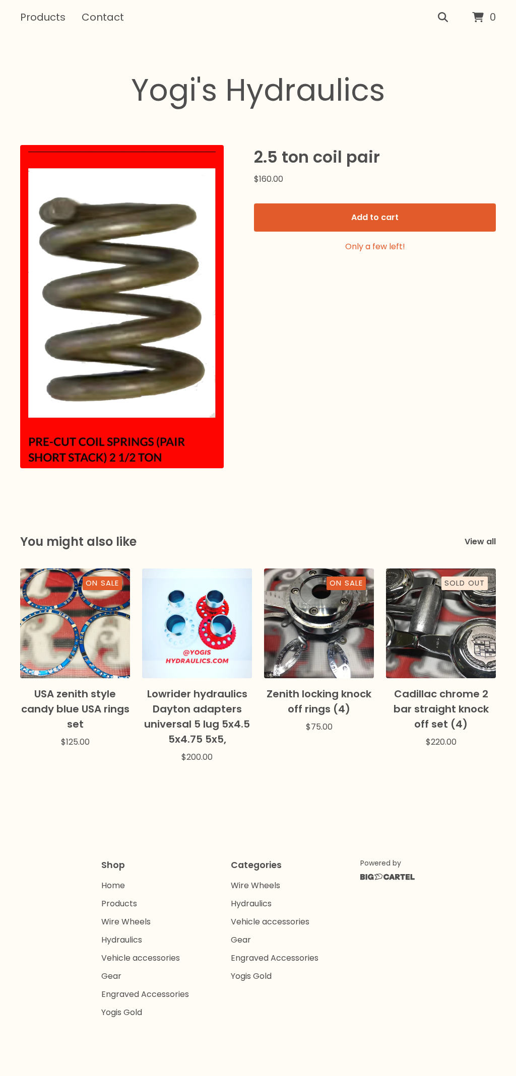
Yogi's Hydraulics (258, 90)
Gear (111, 976)
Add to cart (375, 217)
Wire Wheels (126, 921)
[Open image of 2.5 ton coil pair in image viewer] (122, 306)
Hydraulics (121, 940)
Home (113, 885)
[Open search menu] (443, 17)
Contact (103, 17)
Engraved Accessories (145, 994)
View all (480, 541)
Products (43, 17)
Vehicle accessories (140, 958)
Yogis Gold (121, 1012)
